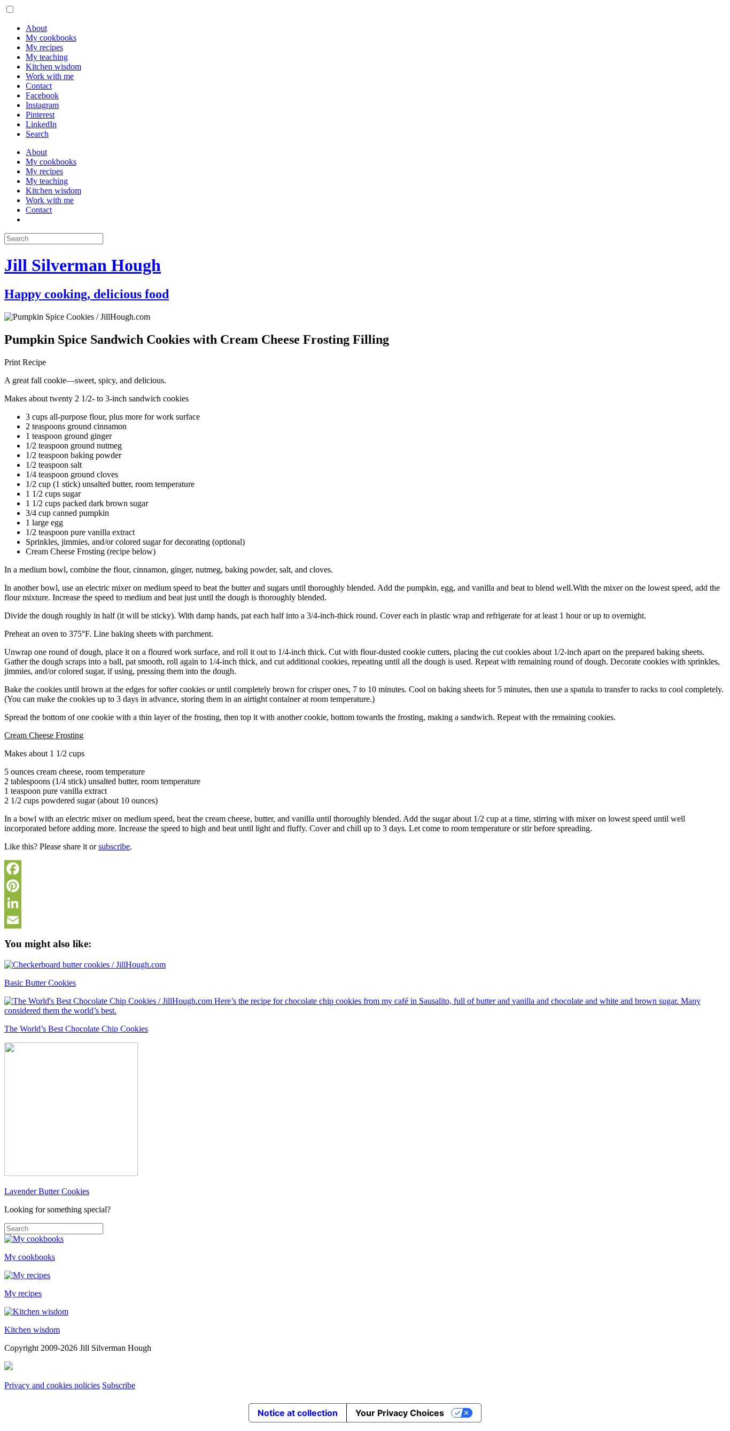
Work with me (50, 76)
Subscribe (118, 1385)
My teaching (47, 56)
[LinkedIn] (365, 902)
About (36, 28)
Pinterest (40, 114)
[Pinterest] (365, 885)
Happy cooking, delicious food (86, 294)
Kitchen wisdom (53, 66)
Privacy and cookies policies (52, 1385)
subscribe (114, 846)
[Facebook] (365, 868)
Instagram (42, 105)
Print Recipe (25, 362)
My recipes (44, 47)
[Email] (365, 920)
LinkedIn (41, 124)
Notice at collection (298, 1412)
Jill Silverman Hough (82, 265)
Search (37, 133)
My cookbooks (51, 37)
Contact (39, 85)
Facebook (42, 95)
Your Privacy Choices (399, 1412)
